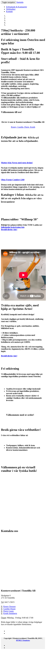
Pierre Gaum (8, 611)
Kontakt (9, 11)
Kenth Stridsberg (10, 613)
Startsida (19, 2)
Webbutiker (10, 9)
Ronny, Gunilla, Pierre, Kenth (23, 127)
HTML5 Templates (23, 640)
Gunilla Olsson (9, 609)
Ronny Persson (9, 606)
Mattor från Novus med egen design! (17, 163)
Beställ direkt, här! (9, 229)
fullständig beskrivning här (12, 227)
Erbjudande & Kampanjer (16, 7)
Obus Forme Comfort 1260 (12, 180)
